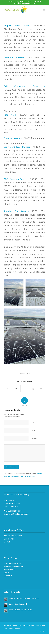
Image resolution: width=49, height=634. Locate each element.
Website (34, 438)
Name (34, 422)
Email (34, 430)
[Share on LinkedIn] (33, 388)
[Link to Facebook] (37, 631)
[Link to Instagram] (43, 631)
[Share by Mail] (41, 388)
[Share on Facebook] (8, 388)
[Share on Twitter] (16, 388)
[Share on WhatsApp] (25, 388)
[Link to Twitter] (40, 631)
